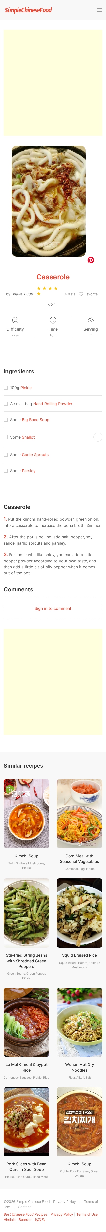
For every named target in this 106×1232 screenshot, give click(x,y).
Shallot (28, 437)
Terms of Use (87, 1214)
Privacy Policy (64, 1201)
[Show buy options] (97, 437)
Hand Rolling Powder (52, 403)
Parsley (28, 470)
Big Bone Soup (35, 419)
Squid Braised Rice (79, 955)
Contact (24, 1207)
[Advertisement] (53, 83)
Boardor (25, 1219)
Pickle (26, 387)
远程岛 (40, 1219)
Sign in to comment (53, 608)
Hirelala (10, 1219)
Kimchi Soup (26, 855)
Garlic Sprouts (35, 454)
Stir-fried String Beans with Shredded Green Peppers (26, 961)
